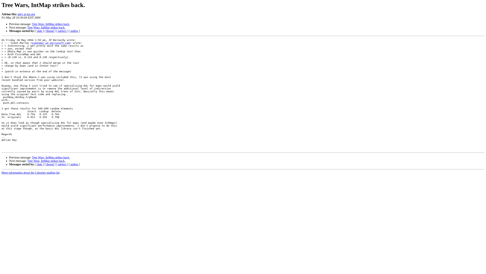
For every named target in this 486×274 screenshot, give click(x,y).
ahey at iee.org (26, 14)
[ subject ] (62, 31)
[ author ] (74, 31)
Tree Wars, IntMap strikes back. (51, 24)
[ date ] (40, 31)
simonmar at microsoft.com (51, 42)
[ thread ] (50, 31)
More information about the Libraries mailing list (31, 172)
